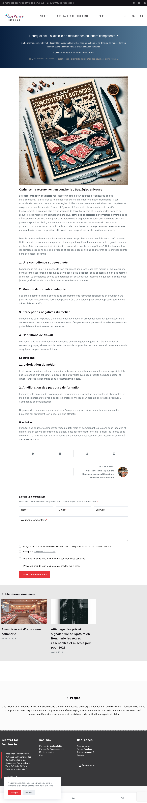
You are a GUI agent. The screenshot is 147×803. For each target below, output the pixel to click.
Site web (100, 509)
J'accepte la (39, 551)
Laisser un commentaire (34, 574)
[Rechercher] (125, 16)
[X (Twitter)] (60, 453)
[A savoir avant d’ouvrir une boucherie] (24, 611)
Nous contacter (83, 746)
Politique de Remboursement (51, 749)
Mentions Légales (46, 752)
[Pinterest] (87, 453)
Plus (101, 16)
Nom (24, 509)
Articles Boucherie (84, 749)
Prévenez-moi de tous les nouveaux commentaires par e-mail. (55, 558)
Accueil (45, 16)
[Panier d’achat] (141, 16)
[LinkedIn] (114, 453)
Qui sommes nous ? (85, 752)
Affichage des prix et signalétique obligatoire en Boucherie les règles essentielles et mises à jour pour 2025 (71, 638)
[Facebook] (134, 3)
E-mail (62, 509)
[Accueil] (30, 59)
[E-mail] (145, 3)
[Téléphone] (122, 798)
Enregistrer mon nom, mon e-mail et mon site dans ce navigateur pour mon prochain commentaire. (67, 546)
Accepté (14, 792)
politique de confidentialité (44, 551)
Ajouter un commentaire (34, 520)
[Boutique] (73, 798)
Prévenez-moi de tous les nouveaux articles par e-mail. (51, 566)
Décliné (28, 792)
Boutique (80, 755)
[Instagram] (139, 3)
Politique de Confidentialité (50, 746)
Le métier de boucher (83, 53)
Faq (40, 755)
